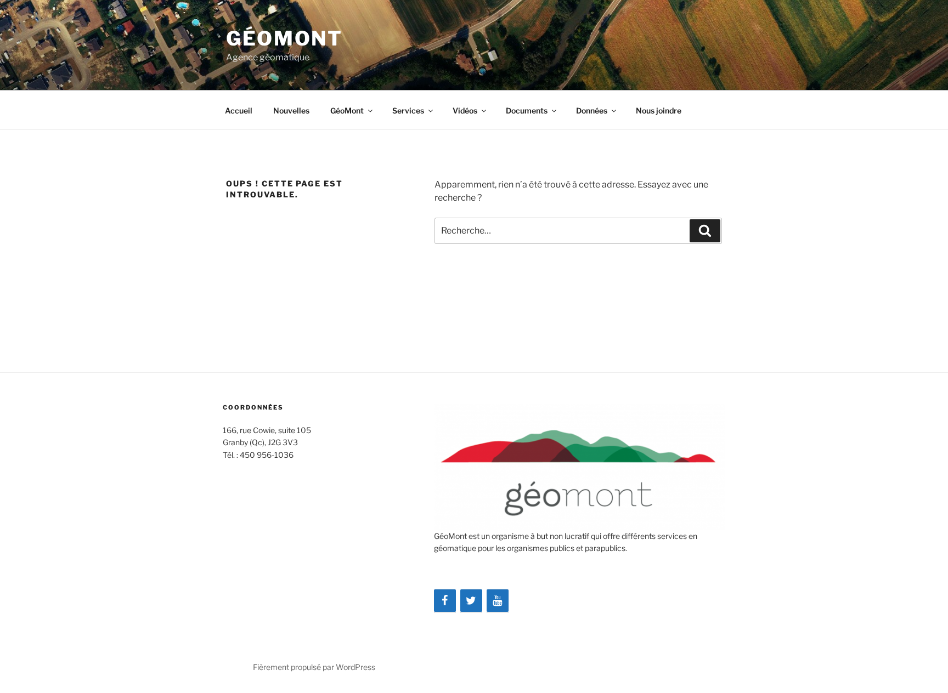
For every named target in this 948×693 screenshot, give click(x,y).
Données (591, 110)
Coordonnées (253, 407)
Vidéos (465, 110)
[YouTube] (498, 600)
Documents (527, 110)
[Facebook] (445, 600)
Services (408, 110)
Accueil (238, 110)
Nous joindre (658, 110)
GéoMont (284, 38)
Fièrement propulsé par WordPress (314, 667)
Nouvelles (291, 110)
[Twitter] (471, 600)
